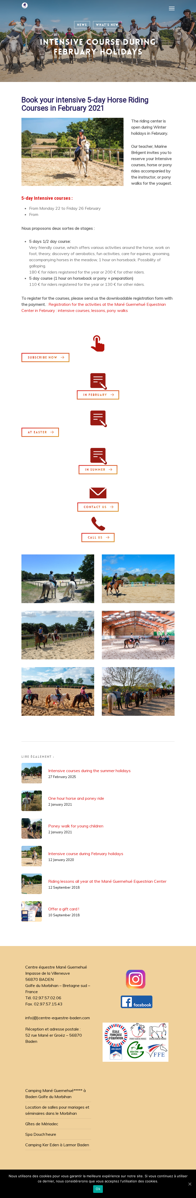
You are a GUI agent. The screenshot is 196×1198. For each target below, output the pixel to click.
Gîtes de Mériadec (41, 1123)
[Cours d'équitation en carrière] (138, 578)
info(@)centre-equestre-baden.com (57, 1017)
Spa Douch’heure (40, 1134)
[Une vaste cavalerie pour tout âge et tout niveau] (138, 691)
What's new (107, 25)
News (82, 25)
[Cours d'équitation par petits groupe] (57, 635)
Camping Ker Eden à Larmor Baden (57, 1144)
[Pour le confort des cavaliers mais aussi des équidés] (57, 691)
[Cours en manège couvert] (138, 635)
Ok (98, 1189)
